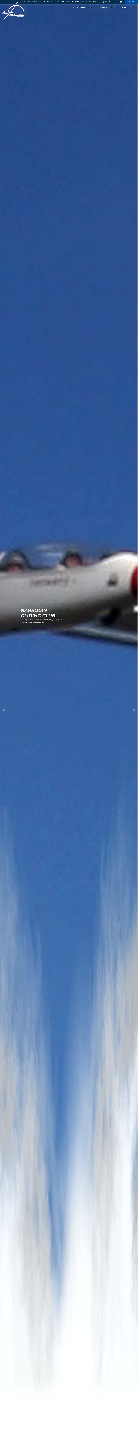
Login (131, 2)
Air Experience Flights (82, 8)
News (124, 8)
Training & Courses (107, 8)
